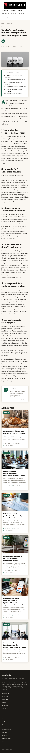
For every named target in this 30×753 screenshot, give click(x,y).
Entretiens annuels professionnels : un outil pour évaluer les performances (14, 516)
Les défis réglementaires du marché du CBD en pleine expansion (12, 558)
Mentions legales (6, 738)
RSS (3, 741)
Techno (13, 13)
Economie (21, 13)
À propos (22, 399)
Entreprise (5, 10)
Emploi (20, 10)
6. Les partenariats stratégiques (13, 93)
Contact (4, 735)
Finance (13, 10)
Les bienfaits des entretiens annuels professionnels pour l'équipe (14, 473)
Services (5, 17)
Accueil (3, 23)
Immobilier (5, 13)
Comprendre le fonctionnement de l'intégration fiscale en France (14, 645)
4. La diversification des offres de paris (15, 86)
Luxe (3, 716)
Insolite (4, 722)
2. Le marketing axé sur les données (15, 79)
